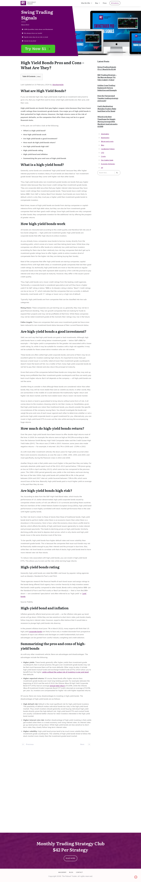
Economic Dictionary (108, 164)
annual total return (57, 686)
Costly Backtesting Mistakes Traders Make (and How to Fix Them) (106, 108)
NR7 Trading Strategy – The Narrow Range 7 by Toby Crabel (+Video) (107, 77)
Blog (102, 145)
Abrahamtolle (57, 85)
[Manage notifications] (135, 877)
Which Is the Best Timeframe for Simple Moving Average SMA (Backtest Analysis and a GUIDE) (107, 121)
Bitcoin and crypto (107, 141)
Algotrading (105, 134)
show (38, 76)
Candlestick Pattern (108, 149)
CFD (102, 153)
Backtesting (105, 138)
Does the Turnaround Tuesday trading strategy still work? (107, 98)
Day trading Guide (107, 160)
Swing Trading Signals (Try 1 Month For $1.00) (106, 68)
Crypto (103, 156)
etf (102, 168)
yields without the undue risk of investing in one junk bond (65, 672)
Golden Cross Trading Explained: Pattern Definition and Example (107, 87)
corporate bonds (35, 631)
